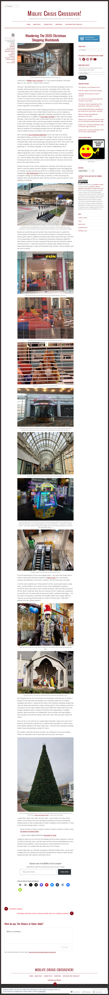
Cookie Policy (42, 991)
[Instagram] (87, 59)
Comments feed (82, 227)
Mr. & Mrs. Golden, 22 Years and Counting (90, 90)
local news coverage (47, 117)
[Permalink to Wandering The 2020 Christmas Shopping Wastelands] (13, 34)
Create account (82, 217)
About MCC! (37, 24)
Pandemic (12, 56)
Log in (80, 221)
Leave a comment (11, 62)
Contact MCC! (48, 24)
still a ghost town (32, 173)
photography (8, 58)
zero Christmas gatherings (37, 135)
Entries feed (81, 224)
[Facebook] (83, 59)
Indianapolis (11, 54)
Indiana (13, 45)
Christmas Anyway (15, 909)
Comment (64, 947)
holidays (13, 51)
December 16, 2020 (10, 40)
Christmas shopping (10, 50)
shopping (8, 59)
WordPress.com (82, 230)
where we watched (41, 815)
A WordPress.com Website (54, 980)
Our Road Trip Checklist (73, 24)
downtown (7, 51)
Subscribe (64, 872)
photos (13, 58)
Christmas (12, 48)
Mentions (59, 24)
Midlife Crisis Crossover (35, 81)
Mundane (12, 46)
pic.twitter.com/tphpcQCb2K (29, 831)
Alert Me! (82, 77)
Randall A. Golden (12, 42)
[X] (80, 59)
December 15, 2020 (50, 835)
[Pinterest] (91, 59)
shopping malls (13, 60)
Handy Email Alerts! (84, 65)
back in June (51, 578)
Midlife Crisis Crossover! (54, 13)
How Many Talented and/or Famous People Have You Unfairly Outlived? (43, 913)
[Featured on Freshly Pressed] (89, 41)
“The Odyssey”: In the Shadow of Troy (89, 87)
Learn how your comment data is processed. (42, 952)
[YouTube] (95, 59)
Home (28, 24)
